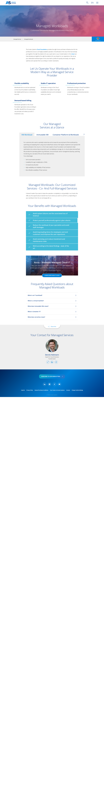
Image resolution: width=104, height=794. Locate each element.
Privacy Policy (29, 390)
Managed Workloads (28, 39)
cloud (72, 54)
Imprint (23, 390)
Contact (68, 390)
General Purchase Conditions (41, 390)
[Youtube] (59, 384)
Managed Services (17, 39)
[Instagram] (49, 384)
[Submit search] (87, 3)
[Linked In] (44, 384)
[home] (11, 2)
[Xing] (54, 384)
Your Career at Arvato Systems (57, 390)
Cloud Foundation (42, 49)
